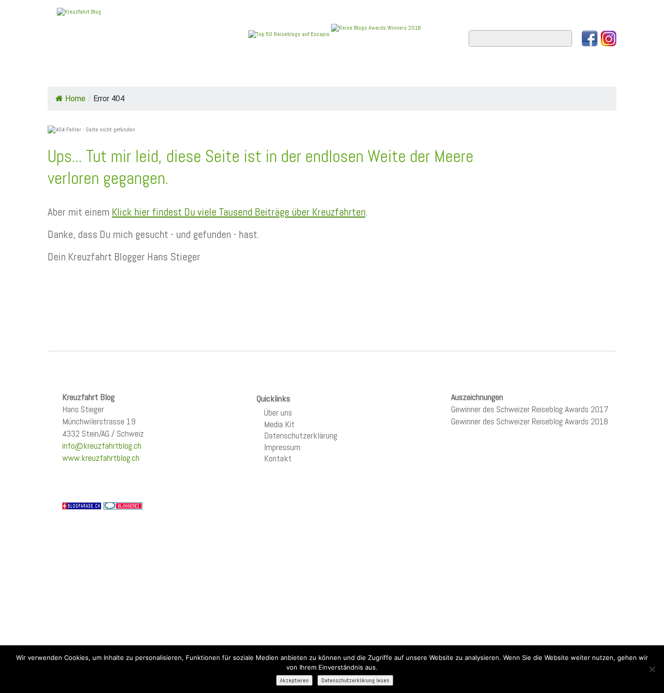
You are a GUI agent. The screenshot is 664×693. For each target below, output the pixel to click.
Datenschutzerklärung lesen (355, 680)
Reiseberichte (410, 73)
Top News (113, 73)
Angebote (277, 73)
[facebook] (589, 38)
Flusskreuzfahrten (499, 73)
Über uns (278, 412)
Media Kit (279, 424)
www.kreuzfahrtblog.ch (101, 457)
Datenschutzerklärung (300, 435)
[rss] (608, 38)
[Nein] (652, 669)
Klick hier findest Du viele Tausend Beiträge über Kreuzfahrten (239, 212)
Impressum (282, 447)
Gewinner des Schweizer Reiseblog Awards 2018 (529, 421)
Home (66, 73)
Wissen (573, 73)
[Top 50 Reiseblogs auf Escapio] (289, 33)
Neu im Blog (338, 73)
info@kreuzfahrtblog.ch (101, 445)
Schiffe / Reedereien (195, 73)
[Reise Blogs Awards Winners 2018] (376, 33)
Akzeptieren (294, 680)
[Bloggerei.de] (123, 505)
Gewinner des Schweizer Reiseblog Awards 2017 (530, 409)
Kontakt (278, 458)
